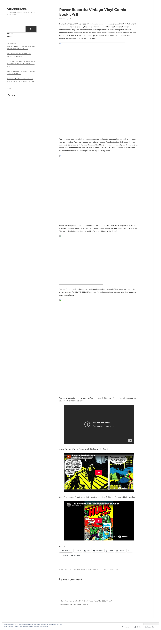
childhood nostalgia (85, 569)
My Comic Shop (112, 289)
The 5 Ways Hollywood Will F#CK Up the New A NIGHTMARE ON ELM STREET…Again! (21, 63)
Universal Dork (17, 8)
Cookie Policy (44, 626)
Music (118, 569)
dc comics (105, 569)
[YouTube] (13, 95)
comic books (97, 569)
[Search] (31, 29)
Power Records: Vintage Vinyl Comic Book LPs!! (92, 12)
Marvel (112, 569)
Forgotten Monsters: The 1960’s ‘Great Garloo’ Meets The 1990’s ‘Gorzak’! (86, 601)
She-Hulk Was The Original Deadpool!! (72, 604)
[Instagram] (8, 95)
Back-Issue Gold (72, 569)
